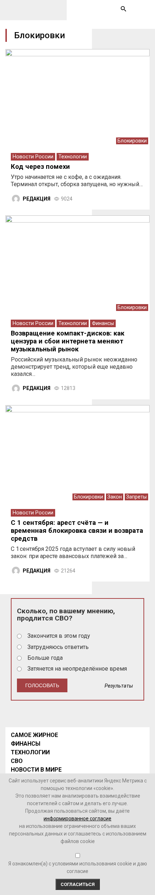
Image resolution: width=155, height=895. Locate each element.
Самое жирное (34, 735)
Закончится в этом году (58, 635)
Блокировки (132, 141)
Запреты (136, 497)
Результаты (119, 686)
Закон (114, 497)
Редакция (36, 199)
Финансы (103, 323)
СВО (17, 761)
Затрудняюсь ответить (58, 647)
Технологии (72, 157)
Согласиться (78, 884)
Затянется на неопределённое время (77, 668)
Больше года (45, 657)
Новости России (33, 157)
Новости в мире (36, 769)
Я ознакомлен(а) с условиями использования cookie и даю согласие (77, 867)
